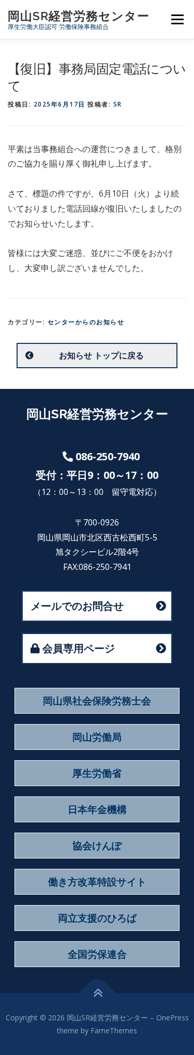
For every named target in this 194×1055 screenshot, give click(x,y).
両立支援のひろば (97, 918)
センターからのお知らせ (86, 322)
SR (117, 104)
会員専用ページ (78, 648)
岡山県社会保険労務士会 (97, 700)
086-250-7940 (108, 456)
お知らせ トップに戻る (101, 355)
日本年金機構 (97, 809)
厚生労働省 (97, 773)
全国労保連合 (97, 954)
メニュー (177, 19)
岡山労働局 (97, 737)
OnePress (172, 1017)
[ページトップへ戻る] (97, 993)
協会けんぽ (97, 845)
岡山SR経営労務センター (79, 16)
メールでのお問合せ (77, 606)
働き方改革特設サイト (97, 881)
